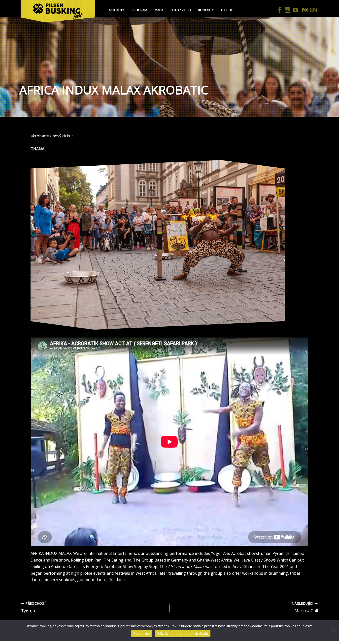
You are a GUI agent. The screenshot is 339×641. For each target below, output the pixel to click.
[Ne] (332, 630)
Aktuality (116, 10)
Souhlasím (142, 634)
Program (139, 10)
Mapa (159, 10)
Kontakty (206, 10)
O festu (227, 10)
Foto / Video (181, 10)
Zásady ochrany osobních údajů (182, 634)
